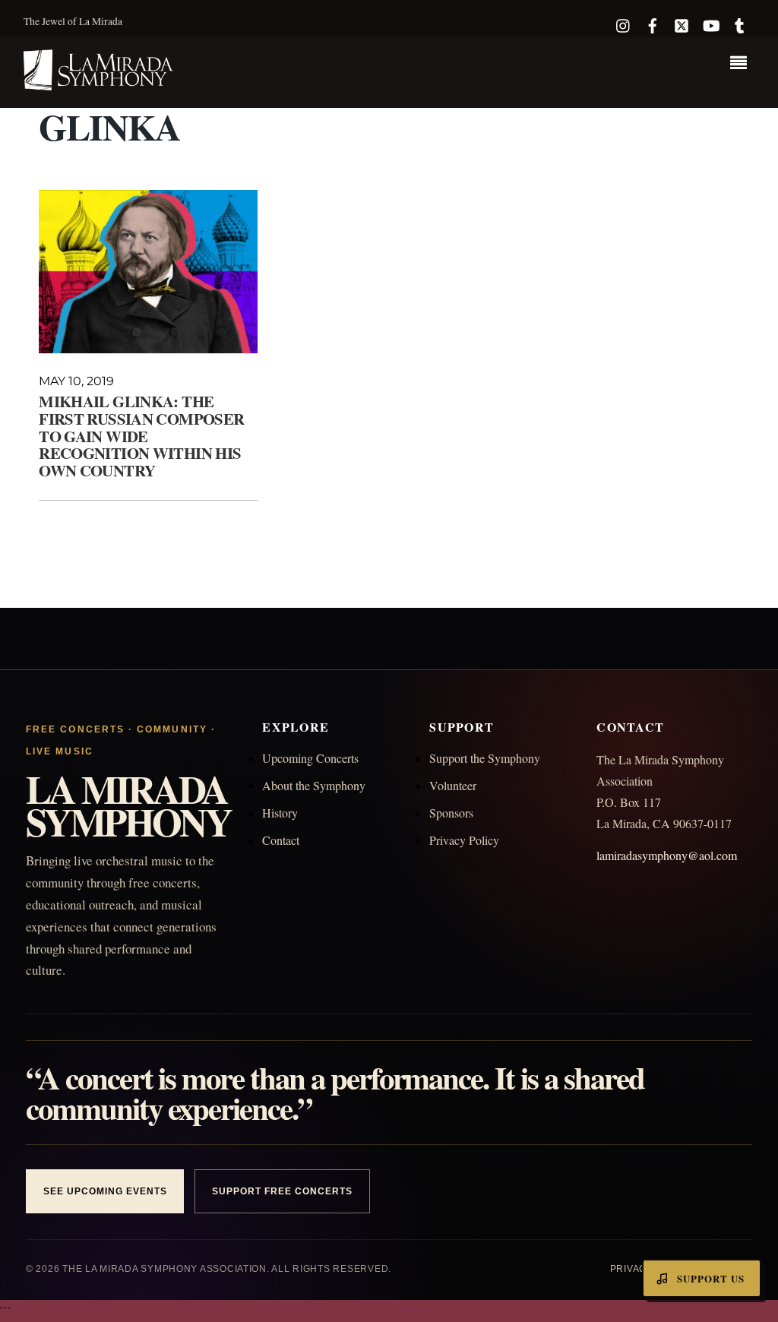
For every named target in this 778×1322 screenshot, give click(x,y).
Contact (280, 840)
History (280, 813)
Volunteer (452, 785)
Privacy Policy (464, 840)
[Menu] (742, 64)
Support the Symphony (484, 758)
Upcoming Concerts (310, 758)
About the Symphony (313, 785)
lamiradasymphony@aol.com (666, 855)
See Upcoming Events (104, 1191)
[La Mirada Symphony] (100, 81)
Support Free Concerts (282, 1191)
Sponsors (451, 813)
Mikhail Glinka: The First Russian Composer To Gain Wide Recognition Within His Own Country (141, 436)
